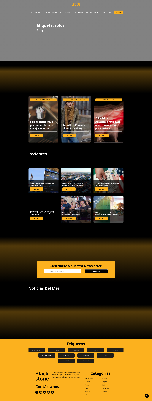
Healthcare (88, 12)
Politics (61, 12)
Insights (96, 12)
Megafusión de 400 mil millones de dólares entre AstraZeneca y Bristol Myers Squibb (42, 213)
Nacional (87, 391)
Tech (74, 12)
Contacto (119, 12)
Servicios (109, 12)
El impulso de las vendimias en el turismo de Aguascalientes (73, 214)
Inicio (31, 12)
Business (68, 12)
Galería (103, 12)
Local (112, 99)
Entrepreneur (46, 12)
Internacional (72, 99)
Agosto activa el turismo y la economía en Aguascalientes (72, 184)
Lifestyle (80, 12)
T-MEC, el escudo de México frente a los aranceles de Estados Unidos (108, 214)
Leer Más (36, 135)
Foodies (54, 12)
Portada (37, 12)
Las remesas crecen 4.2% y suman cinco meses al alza (107, 184)
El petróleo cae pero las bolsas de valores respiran (42, 184)
